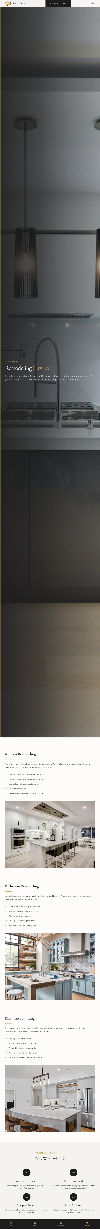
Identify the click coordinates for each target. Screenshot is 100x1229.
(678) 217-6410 (60, 3)
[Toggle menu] (92, 3)
